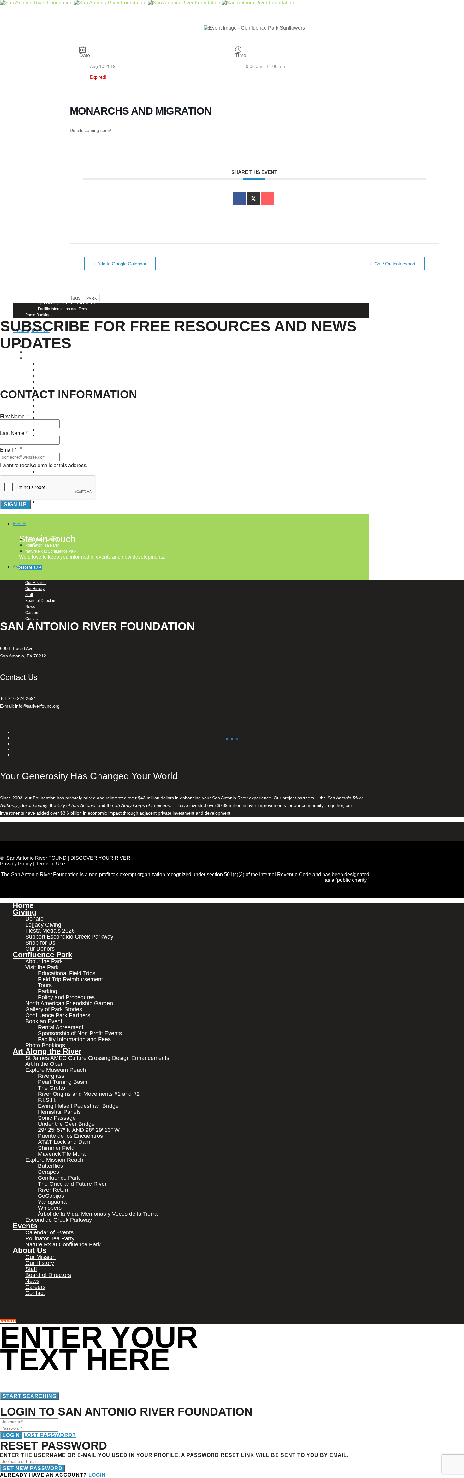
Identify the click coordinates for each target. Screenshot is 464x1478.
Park (91, 298)
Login (11, 1435)
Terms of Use (50, 863)
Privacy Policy (16, 863)
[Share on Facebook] (239, 198)
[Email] (267, 198)
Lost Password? (50, 1435)
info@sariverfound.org (37, 706)
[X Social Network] (253, 198)
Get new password (32, 1468)
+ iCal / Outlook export (392, 263)
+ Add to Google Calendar (119, 263)
